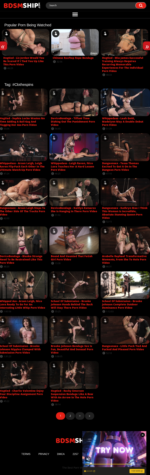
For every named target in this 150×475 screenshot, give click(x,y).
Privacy (43, 454)
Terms (25, 454)
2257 (75, 454)
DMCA (61, 454)
